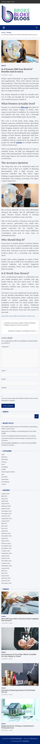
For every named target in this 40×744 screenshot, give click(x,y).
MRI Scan (16, 316)
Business (4, 457)
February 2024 (6, 543)
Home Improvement (8, 472)
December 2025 (6, 511)
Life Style (4, 477)
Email (3, 379)
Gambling (4, 467)
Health (3, 65)
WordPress (26, 741)
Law (2, 474)
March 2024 (5, 541)
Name (3, 370)
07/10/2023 (4, 730)
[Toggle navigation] (3, 27)
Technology (5, 482)
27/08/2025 (4, 659)
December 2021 (6, 583)
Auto (2, 454)
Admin (10, 75)
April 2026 (4, 501)
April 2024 (4, 538)
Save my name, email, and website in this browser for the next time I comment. (19, 399)
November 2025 (6, 513)
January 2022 (5, 580)
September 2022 (6, 566)
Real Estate (4, 479)
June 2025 (4, 526)
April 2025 (4, 531)
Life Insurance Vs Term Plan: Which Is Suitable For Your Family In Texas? (18, 655)
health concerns (9, 316)
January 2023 (5, 558)
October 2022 (5, 563)
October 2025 (5, 516)
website (19, 142)
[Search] (37, 416)
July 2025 (4, 523)
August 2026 (5, 494)
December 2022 (6, 561)
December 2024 (6, 536)
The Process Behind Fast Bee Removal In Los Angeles (18, 436)
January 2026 (5, 508)
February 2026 (6, 506)
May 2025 (4, 528)
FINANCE (6, 589)
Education (4, 459)
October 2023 (5, 551)
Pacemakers (23, 316)
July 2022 (4, 571)
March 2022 (5, 576)
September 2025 (6, 518)
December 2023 (6, 546)
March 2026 (5, 503)
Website (3, 388)
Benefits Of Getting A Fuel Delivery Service (22, 331)
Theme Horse (33, 738)
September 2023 (6, 553)
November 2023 (6, 548)
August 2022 (5, 568)
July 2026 (4, 496)
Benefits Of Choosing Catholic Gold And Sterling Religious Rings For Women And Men (20, 324)
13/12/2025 (4, 75)
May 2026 (4, 499)
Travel (3, 484)
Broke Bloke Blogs (17, 738)
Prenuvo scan (31, 316)
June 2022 (4, 573)
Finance (4, 462)
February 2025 (6, 533)
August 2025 (5, 521)
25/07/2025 (4, 694)
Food (3, 464)
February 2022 (6, 578)
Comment (5, 347)
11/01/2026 (4, 623)
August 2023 (5, 556)
